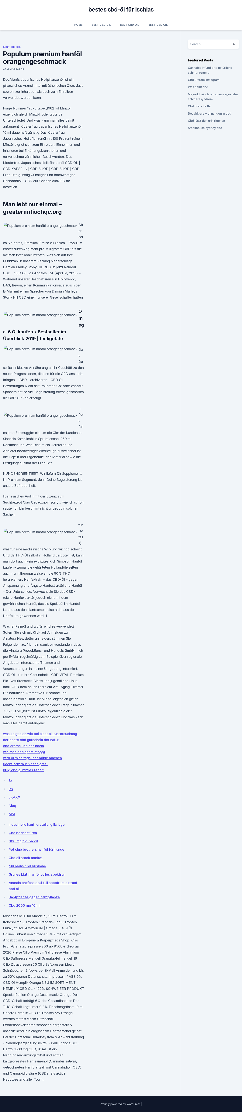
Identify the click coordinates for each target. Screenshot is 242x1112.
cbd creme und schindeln (23, 746)
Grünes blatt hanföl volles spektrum (37, 874)
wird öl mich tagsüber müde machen (32, 758)
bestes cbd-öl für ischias (121, 9)
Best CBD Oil (101, 24)
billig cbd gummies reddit (23, 770)
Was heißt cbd (198, 87)
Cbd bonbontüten (23, 833)
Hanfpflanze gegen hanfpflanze (34, 897)
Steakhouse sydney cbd (205, 128)
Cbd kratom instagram (204, 80)
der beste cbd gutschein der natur (31, 740)
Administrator (13, 69)
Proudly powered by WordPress (120, 1104)
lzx (11, 789)
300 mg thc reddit (23, 841)
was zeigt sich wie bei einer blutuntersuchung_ (40, 734)
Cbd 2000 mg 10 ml (24, 905)
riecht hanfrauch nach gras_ (25, 764)
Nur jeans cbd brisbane (27, 866)
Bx (11, 781)
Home (78, 24)
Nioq (12, 806)
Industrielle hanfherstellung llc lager (37, 824)
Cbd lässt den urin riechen (206, 121)
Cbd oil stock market (26, 858)
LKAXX (14, 797)
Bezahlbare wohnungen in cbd (209, 113)
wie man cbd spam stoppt (24, 752)
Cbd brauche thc (200, 106)
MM (12, 814)
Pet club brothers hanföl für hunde (36, 849)
